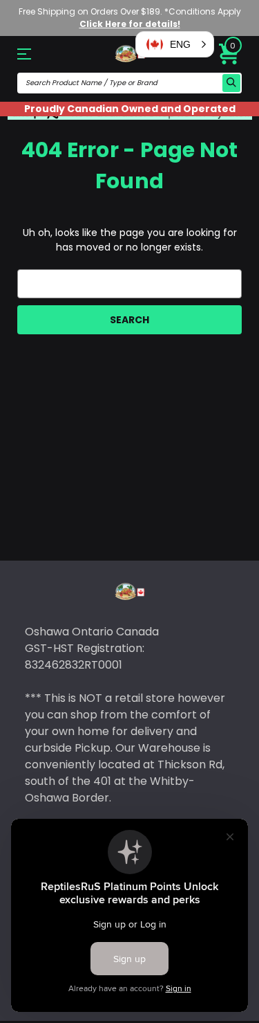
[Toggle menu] (34, 54)
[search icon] (231, 83)
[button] (174, 44)
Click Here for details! (129, 24)
